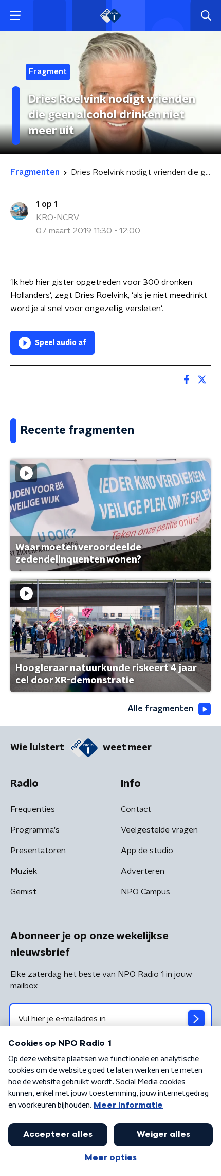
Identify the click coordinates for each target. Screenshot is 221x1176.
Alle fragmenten (160, 708)
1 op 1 (47, 204)
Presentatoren (38, 850)
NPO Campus (145, 892)
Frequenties (32, 809)
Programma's (35, 830)
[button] (15, 15)
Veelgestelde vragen (159, 830)
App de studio (147, 850)
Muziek (23, 871)
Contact (136, 809)
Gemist (23, 892)
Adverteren (142, 871)
